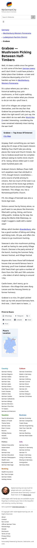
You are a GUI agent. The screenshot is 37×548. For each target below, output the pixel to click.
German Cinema (24, 386)
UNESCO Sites (6, 394)
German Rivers (6, 386)
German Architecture (8, 411)
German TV (23, 452)
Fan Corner (5, 522)
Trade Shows (23, 423)
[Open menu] (3, 22)
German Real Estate (25, 435)
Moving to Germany (25, 460)
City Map (7, 136)
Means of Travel (7, 421)
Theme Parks (6, 423)
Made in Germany (25, 374)
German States (6, 377)
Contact (4, 519)
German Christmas (25, 396)
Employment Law (7, 462)
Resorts (4, 431)
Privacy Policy (6, 536)
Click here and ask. (18, 507)
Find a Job (22, 431)
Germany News (24, 465)
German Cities (6, 379)
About (4, 517)
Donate (4, 529)
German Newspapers (9, 457)
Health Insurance (7, 472)
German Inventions (25, 372)
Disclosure (5, 531)
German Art (23, 389)
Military (4, 450)
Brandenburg (25, 229)
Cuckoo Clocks (24, 391)
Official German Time (9, 524)
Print (6, 324)
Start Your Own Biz (25, 428)
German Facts (23, 445)
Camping (5, 438)
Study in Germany (25, 455)
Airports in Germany (26, 447)
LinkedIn (19, 320)
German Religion (24, 394)
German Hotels (6, 477)
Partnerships (6, 527)
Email (29, 320)
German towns (28, 68)
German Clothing (25, 379)
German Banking (24, 433)
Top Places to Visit (7, 389)
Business (22, 415)
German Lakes (6, 384)
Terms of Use (6, 534)
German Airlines (24, 450)
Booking (5, 469)
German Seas (6, 381)
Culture (22, 368)
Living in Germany (25, 457)
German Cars (23, 377)
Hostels (4, 435)
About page (27, 495)
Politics (4, 442)
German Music (24, 384)
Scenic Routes (6, 391)
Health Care (5, 460)
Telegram (20, 316)
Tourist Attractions (8, 418)
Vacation (5, 415)
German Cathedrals (8, 399)
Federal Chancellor (8, 445)
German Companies (25, 421)
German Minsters (7, 404)
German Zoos (6, 426)
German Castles (7, 396)
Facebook (8, 320)
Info (21, 442)
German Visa (6, 452)
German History (7, 372)
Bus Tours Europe (7, 474)
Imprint (4, 538)
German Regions (7, 374)
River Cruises (6, 428)
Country (5, 368)
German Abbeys (7, 401)
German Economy (25, 418)
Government (6, 447)
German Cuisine (24, 381)
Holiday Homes (6, 433)
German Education (8, 455)
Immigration (23, 462)
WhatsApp (8, 316)
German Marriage (7, 465)
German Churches (8, 406)
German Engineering (26, 426)
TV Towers (5, 409)
